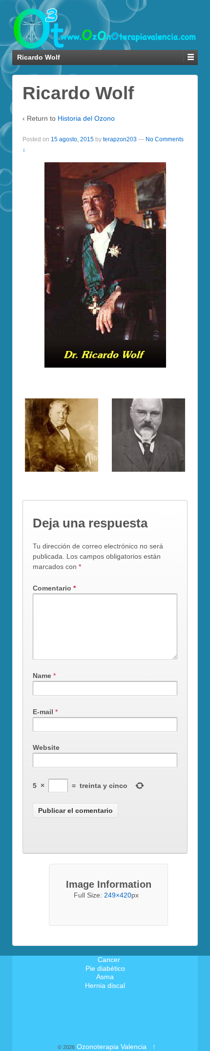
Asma (105, 977)
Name (42, 675)
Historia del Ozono (86, 118)
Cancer (109, 959)
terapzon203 (120, 139)
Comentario (54, 588)
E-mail (43, 712)
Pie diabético (105, 968)
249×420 (117, 895)
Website (46, 747)
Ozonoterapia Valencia (111, 1047)
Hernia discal (105, 985)
